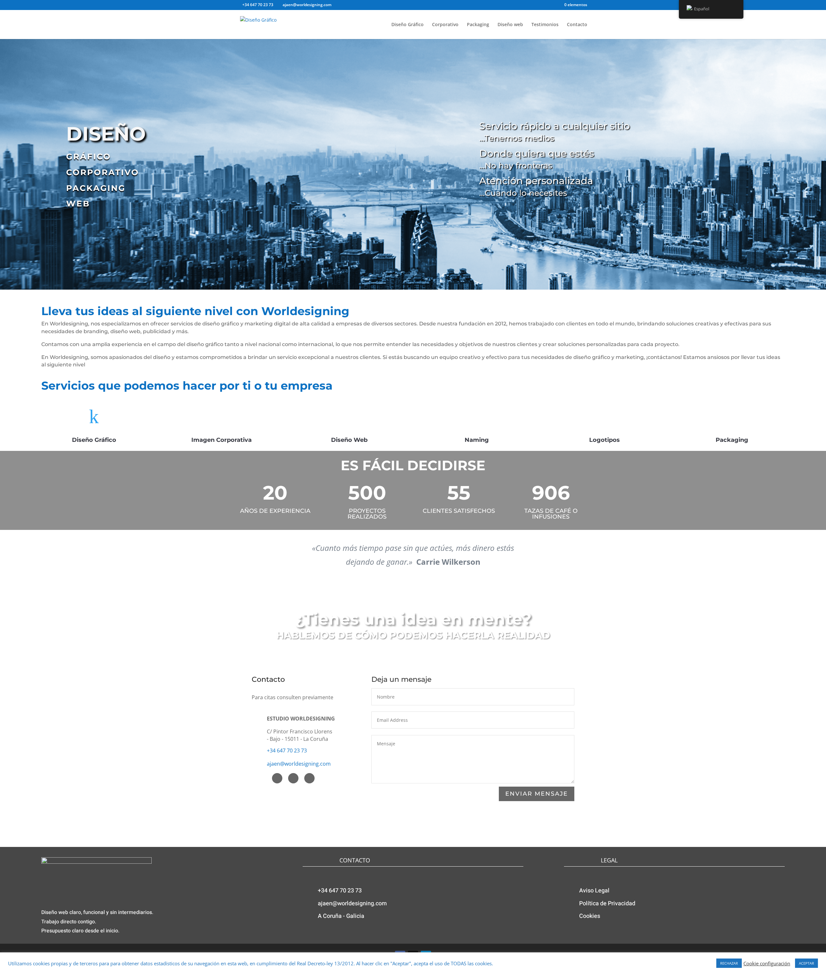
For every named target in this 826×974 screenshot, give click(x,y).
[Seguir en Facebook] (277, 778)
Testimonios (545, 24)
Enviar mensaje (536, 793)
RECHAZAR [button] (729, 963)
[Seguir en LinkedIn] (309, 778)
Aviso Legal (594, 890)
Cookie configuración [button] (766, 963)
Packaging (478, 24)
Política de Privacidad (607, 903)
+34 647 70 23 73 (287, 750)
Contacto (577, 24)
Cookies (589, 916)
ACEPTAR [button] (806, 963)
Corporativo (445, 24)
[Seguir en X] (293, 778)
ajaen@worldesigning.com (299, 763)
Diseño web (510, 24)
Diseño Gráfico (407, 24)
